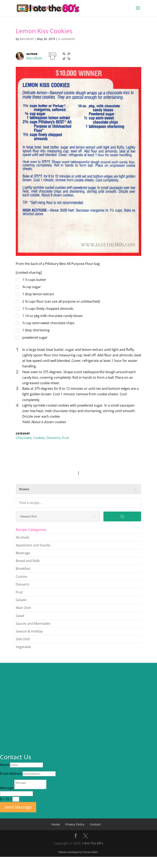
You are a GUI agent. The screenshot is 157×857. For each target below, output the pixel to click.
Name (4, 764)
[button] (66, 55)
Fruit (65, 437)
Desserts (53, 437)
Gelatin (21, 600)
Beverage (23, 553)
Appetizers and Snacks (33, 545)
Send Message (18, 807)
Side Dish (23, 639)
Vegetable (23, 647)
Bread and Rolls (28, 560)
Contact (95, 824)
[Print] (52, 55)
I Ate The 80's (92, 843)
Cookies (39, 437)
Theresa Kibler (90, 852)
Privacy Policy (74, 824)
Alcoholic (23, 537)
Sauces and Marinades (33, 623)
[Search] (122, 516)
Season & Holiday (29, 631)
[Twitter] (85, 836)
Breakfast (23, 568)
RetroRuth (27, 39)
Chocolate (23, 437)
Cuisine (21, 576)
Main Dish (23, 607)
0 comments (66, 39)
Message (6, 788)
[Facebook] (75, 836)
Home (56, 824)
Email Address (11, 773)
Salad (20, 615)
